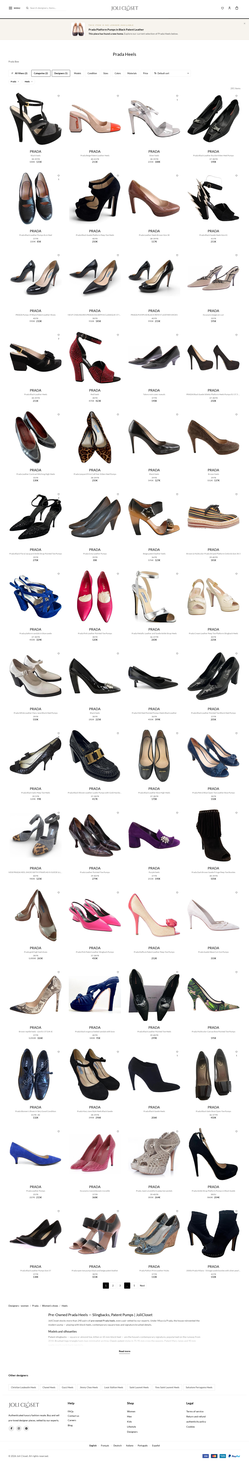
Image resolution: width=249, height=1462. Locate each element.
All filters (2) (21, 73)
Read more (124, 1351)
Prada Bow (13, 61)
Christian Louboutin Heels (23, 1387)
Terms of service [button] (194, 1411)
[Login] (229, 8)
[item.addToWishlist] (58, 95)
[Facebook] (11, 1428)
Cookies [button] (190, 1426)
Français (105, 1445)
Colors (118, 73)
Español (156, 1445)
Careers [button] (72, 1420)
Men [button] (129, 1416)
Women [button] (131, 1411)
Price (145, 73)
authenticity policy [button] (196, 1421)
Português (143, 1445)
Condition (92, 73)
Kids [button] (129, 1421)
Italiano (129, 1445)
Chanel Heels (49, 1387)
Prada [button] (13, 81)
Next (142, 1285)
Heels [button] (27, 81)
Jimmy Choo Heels (89, 1387)
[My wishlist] (222, 8)
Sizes (105, 73)
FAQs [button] (71, 1411)
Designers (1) (61, 73)
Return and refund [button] (196, 1416)
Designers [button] (132, 1431)
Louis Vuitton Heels (113, 1387)
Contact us (73, 1415)
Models (77, 73)
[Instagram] (19, 1428)
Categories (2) (41, 73)
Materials (132, 73)
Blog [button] (70, 1425)
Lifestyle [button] (131, 1426)
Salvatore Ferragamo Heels (199, 1387)
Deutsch (117, 1445)
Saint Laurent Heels (139, 1387)
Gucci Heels (67, 1387)
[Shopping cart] (237, 8)
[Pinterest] (26, 1428)
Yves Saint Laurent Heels (167, 1387)
